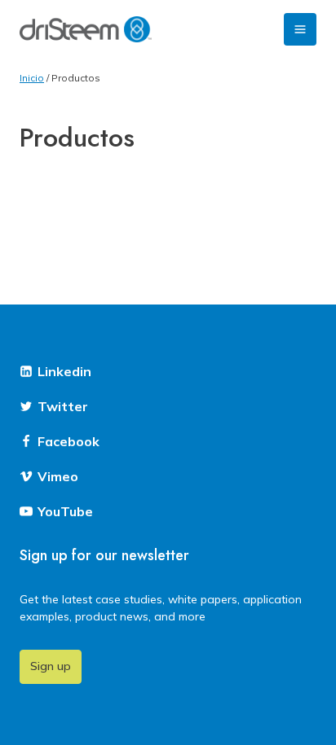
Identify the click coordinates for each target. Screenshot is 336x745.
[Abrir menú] (300, 29)
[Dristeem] (86, 29)
